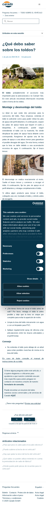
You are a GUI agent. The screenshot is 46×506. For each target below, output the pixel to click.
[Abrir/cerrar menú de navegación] (39, 4)
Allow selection (23, 293)
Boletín (5, 493)
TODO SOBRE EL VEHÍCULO (31, 13)
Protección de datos (26, 493)
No (29, 419)
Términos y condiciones (11, 498)
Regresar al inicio (9, 433)
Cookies (40, 498)
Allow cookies (23, 286)
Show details (32, 279)
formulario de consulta (14, 384)
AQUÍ (13, 395)
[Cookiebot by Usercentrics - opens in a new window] (32, 203)
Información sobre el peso (12, 495)
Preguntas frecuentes (10, 13)
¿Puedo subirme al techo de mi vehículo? (18, 449)
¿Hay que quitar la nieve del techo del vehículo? (21, 454)
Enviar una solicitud (32, 403)
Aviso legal (39, 493)
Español (38, 487)
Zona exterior (9, 15)
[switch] (39, 254)
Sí (16, 419)
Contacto (12, 493)
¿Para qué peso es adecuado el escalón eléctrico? (22, 445)
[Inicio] (7, 4)
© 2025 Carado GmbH (11, 501)
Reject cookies (23, 301)
